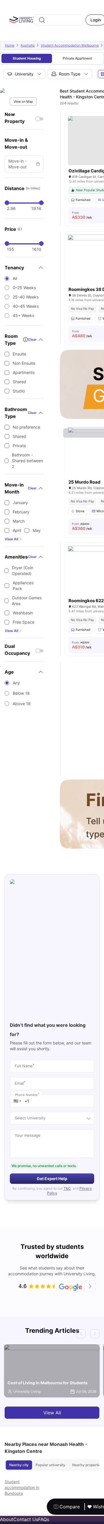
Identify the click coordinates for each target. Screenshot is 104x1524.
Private (19, 445)
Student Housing (27, 58)
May (37, 530)
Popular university (50, 1465)
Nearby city (19, 1465)
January (20, 502)
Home (9, 45)
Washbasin (23, 612)
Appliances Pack (23, 585)
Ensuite (19, 353)
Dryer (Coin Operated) (22, 570)
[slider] (7, 202)
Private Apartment (77, 58)
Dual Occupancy (17, 649)
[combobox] (58, 20)
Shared (19, 381)
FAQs (43, 1519)
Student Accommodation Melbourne (70, 45)
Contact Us (25, 1519)
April (17, 530)
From (82, 215)
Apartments (24, 372)
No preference (26, 427)
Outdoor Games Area (27, 600)
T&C (67, 1188)
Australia (28, 45)
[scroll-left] (76, 1286)
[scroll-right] (90, 1286)
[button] (17, 1101)
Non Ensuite (24, 363)
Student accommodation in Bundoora (22, 1487)
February (21, 511)
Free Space (23, 622)
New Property (15, 117)
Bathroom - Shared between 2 (27, 460)
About (6, 1519)
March (19, 521)
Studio (19, 390)
